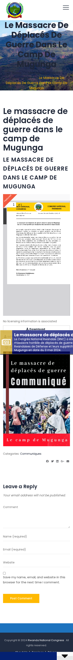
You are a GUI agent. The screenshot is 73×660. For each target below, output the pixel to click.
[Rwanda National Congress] (14, 10)
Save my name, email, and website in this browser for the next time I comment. (34, 579)
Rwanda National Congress (46, 640)
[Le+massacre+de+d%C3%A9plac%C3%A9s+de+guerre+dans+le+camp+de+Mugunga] (47, 461)
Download (37, 329)
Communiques (30, 454)
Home (15, 72)
